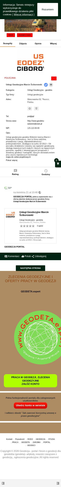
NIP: (8, 128)
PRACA (15, 442)
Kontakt (9, 439)
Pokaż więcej (11, 160)
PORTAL (46, 442)
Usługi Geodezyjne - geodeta (39, 90)
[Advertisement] (30, 473)
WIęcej (53, 43)
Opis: (8, 133)
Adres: (9, 99)
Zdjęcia (23, 43)
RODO (30, 439)
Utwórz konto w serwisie (30, 405)
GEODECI (31, 445)
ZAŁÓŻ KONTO (30, 384)
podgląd (30, 116)
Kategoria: (10, 90)
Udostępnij (38, 256)
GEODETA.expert (30, 291)
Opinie (38, 43)
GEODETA (25, 442)
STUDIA (51, 439)
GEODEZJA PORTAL (22, 197)
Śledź (10, 35)
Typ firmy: (10, 95)
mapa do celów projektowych (18, 157)
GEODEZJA (40, 439)
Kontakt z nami (25, 35)
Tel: (7, 116)
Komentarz (11, 256)
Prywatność (20, 439)
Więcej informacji (23, 14)
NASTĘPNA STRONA (30, 268)
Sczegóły (7, 43)
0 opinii (40, 226)
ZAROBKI (36, 442)
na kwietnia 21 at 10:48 (25, 192)
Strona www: (11, 121)
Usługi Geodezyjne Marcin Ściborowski (29, 201)
